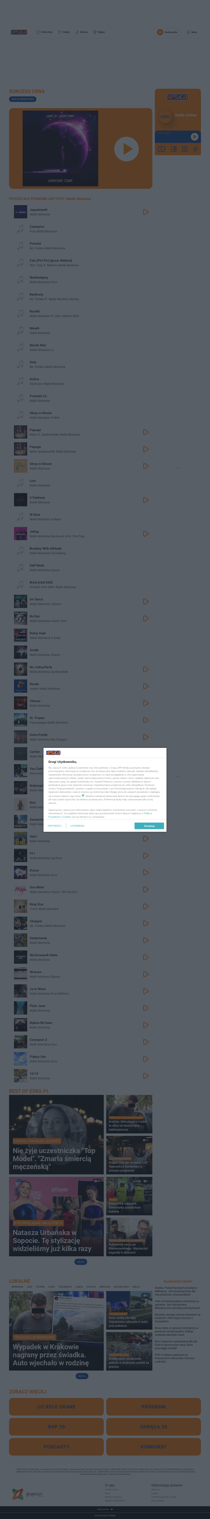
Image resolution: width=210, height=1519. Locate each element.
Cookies (67, 816)
